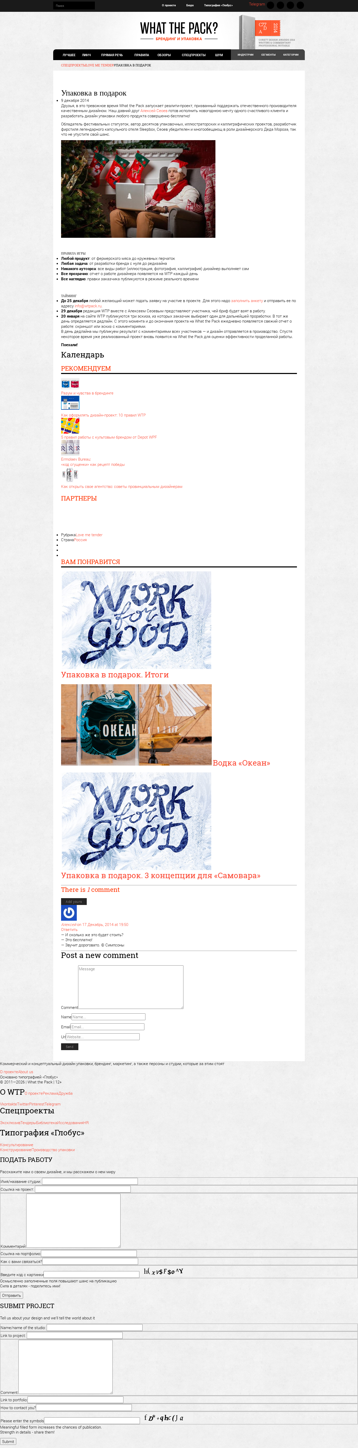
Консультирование (16, 1144)
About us (25, 1071)
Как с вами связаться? (21, 1261)
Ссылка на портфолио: (21, 1253)
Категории (291, 54)
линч (86, 55)
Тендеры (28, 1122)
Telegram (257, 4)
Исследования (70, 1122)
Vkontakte (270, 5)
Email (65, 1026)
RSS (300, 5)
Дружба (65, 1093)
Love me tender (89, 534)
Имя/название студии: (21, 1181)
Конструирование (15, 1149)
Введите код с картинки (22, 1274)
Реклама (50, 1093)
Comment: (9, 1392)
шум (219, 55)
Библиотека (46, 1122)
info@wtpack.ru (88, 305)
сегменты (268, 54)
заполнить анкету (247, 300)
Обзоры (164, 55)
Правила (141, 55)
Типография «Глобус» (218, 5)
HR (86, 1122)
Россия (80, 539)
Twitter (280, 5)
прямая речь (111, 55)
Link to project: (13, 1335)
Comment (69, 1007)
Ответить (69, 929)
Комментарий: (13, 1246)
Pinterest (290, 5)
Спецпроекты (193, 55)
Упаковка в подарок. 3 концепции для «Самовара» (161, 875)
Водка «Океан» (241, 762)
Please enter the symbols (22, 1420)
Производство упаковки (53, 1149)
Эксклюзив (10, 1122)
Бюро (190, 5)
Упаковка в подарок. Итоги (115, 674)
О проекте (169, 5)
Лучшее (69, 55)
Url (63, 1036)
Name (66, 1016)
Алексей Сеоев (153, 110)
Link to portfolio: (14, 1399)
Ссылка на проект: (17, 1189)
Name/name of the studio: (23, 1327)
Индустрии (245, 54)
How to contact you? (18, 1407)
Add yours (74, 901)
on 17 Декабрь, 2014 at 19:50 (102, 924)
